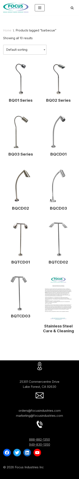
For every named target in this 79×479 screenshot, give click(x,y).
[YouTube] (37, 452)
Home (7, 30)
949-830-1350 (39, 445)
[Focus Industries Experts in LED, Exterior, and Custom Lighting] (15, 8)
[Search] (72, 7)
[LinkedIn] (27, 452)
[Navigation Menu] (40, 7)
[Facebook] (7, 452)
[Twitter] (17, 452)
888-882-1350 (39, 439)
